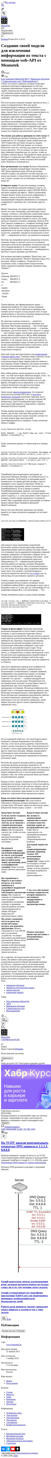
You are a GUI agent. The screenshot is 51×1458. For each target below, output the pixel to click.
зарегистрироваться (22, 392)
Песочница (11, 1404)
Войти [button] (4, 16)
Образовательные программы (19, 1441)
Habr (15, 1456)
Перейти (5, 1123)
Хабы (8, 1397)
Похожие (20, 1331)
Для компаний (12, 1418)
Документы (11, 1420)
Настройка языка (8, 1453)
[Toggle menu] (2, 3)
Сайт (3, 1039)
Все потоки (10, 2)
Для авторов (11, 1415)
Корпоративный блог (15, 1434)
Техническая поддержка (27, 1453)
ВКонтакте (10, 1039)
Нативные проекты (15, 1438)
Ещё (9, 1319)
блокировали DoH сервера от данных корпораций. (23, 1162)
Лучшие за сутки (8, 1331)
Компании (11, 1399)
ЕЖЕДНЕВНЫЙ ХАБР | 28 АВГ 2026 (18, 1129)
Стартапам (11, 1443)
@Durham (18, 1049)
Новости (10, 1394)
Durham (4, 39)
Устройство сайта (14, 1413)
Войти (9, 1381)
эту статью (34, 573)
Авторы (9, 1402)
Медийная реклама (14, 1436)
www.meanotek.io (13, 1345)
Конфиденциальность (16, 1425)
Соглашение (11, 1422)
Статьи (9, 1392)
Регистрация (12, 1383)
